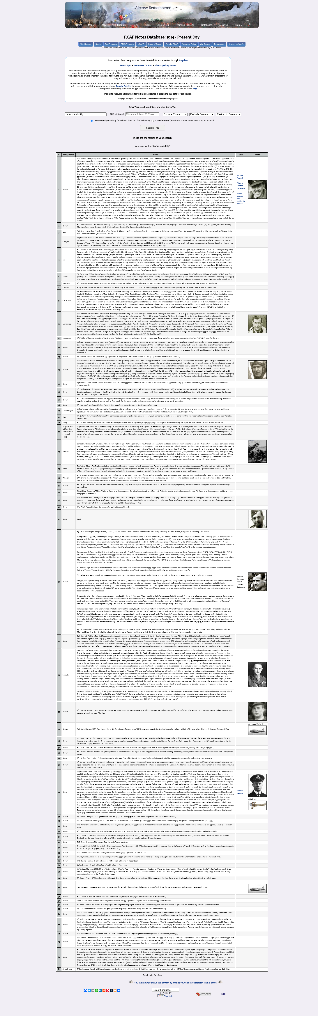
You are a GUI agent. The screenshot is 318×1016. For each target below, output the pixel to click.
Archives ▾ (224, 25)
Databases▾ (207, 25)
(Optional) (117, 114)
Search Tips (125, 66)
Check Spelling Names (165, 66)
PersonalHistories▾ (185, 25)
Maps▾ (91, 25)
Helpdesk (183, 60)
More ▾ (238, 25)
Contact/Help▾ (163, 25)
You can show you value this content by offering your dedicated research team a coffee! (176, 983)
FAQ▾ (103, 25)
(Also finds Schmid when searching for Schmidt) (185, 121)
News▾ (136, 25)
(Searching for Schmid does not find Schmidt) (122, 121)
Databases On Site (142, 66)
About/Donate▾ (119, 25)
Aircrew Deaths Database (241, 185)
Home (79, 25)
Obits (148, 25)
